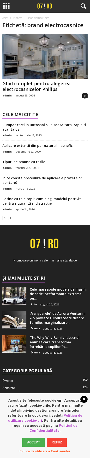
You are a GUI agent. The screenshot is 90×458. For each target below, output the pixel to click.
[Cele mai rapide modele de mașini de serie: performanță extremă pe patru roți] (14, 296)
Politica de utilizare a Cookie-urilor (44, 451)
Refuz (57, 442)
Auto (34, 304)
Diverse (35, 328)
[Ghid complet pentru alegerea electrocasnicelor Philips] (45, 56)
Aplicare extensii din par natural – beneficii (38, 145)
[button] (82, 6)
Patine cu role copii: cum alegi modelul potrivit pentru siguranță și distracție (41, 201)
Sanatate (8, 388)
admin (7, 95)
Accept (33, 442)
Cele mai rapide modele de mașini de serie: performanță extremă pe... (58, 294)
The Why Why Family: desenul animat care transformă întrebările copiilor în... (54, 342)
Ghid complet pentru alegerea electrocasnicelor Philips (36, 86)
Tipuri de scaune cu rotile (23, 162)
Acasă (5, 18)
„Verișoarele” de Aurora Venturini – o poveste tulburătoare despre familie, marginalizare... (57, 318)
